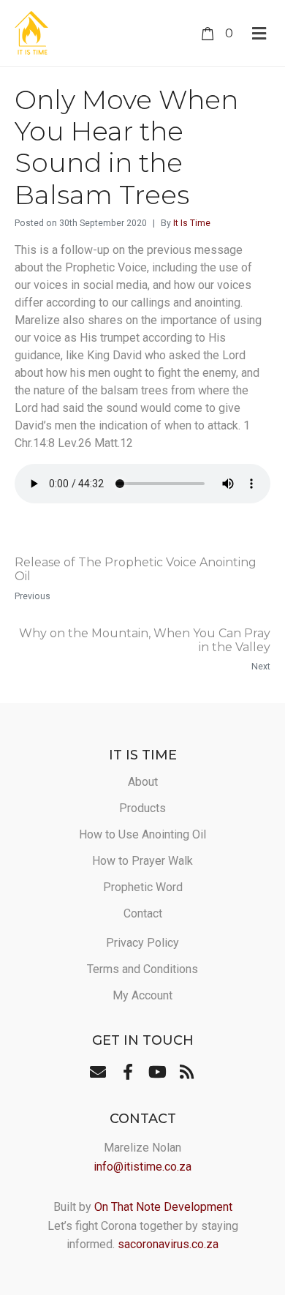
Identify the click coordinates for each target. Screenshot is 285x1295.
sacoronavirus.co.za (168, 1244)
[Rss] (186, 1071)
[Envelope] (97, 1071)
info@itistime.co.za (142, 1167)
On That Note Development (163, 1207)
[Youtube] (157, 1071)
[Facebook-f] (127, 1071)
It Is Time (191, 223)
